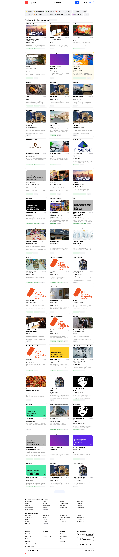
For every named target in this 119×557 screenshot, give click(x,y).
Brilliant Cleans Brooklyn (78, 228)
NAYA (27, 375)
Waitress (62, 501)
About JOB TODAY (64, 536)
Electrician (79, 505)
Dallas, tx (27, 519)
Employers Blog (29, 538)
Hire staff (85, 2)
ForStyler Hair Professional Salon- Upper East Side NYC (82, 346)
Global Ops (52, 23)
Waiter (44, 501)
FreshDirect (75, 23)
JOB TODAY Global (47, 536)
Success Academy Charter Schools (80, 53)
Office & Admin (60, 14)
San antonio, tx (63, 515)
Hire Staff (27, 533)
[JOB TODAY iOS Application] (81, 534)
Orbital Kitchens (76, 375)
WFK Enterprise (76, 82)
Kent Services (76, 434)
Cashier (27, 503)
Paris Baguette (53, 82)
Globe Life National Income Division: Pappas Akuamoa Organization (59, 405)
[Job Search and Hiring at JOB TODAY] (26, 2)
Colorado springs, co (65, 517)
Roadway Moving (53, 53)
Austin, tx (27, 523)
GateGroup (28, 82)
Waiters (69, 11)
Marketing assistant (30, 509)
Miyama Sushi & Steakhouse (55, 198)
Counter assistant (64, 503)
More (86, 14)
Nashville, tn (63, 521)
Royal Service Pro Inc (54, 228)
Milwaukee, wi (80, 517)
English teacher (46, 505)
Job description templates (31, 543)
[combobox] (43, 2)
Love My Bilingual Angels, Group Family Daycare (34, 228)
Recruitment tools (29, 546)
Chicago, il (79, 515)
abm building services (54, 345)
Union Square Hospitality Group (56, 257)
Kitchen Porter (50, 11)
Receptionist (80, 501)
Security (30, 14)
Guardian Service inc (77, 139)
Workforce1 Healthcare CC (55, 286)
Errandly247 (29, 257)
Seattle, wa (62, 519)
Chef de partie (28, 505)
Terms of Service (56, 553)
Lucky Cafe (28, 53)
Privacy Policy (48, 553)
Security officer (80, 507)
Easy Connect (29, 198)
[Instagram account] (28, 550)
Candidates (28, 541)
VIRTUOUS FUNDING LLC (31, 139)
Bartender (45, 503)
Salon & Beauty (49, 14)
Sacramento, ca (80, 521)
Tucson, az (45, 517)
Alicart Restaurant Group (55, 169)
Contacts (62, 538)
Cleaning (30, 11)
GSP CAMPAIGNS (30, 23)
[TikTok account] (25, 550)
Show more (45, 509)
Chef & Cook (61, 11)
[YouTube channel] (33, 550)
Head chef (45, 507)
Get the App (63, 533)
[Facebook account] (30, 550)
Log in (90, 2)
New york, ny (28, 515)
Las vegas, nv (46, 515)
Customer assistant (30, 507)
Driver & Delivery (40, 11)
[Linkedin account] (37, 550)
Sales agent (62, 505)
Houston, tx (45, 521)
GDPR (62, 553)
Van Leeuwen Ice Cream (78, 257)
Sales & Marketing (78, 14)
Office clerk (79, 503)
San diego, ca (28, 517)
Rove (74, 198)
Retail (69, 14)
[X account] (35, 550)
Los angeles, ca (80, 519)
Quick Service (39, 14)
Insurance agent (63, 507)
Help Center (63, 541)
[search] (77, 2)
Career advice (46, 533)
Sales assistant (28, 501)
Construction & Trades (80, 11)
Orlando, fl (27, 521)
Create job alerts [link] (53, 19)
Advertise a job (28, 536)
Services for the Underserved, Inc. (33, 169)
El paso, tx (45, 519)
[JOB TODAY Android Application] (90, 534)
